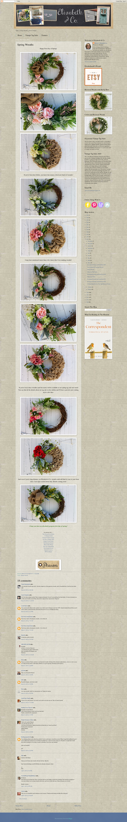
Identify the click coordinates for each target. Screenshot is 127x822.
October (90, 246)
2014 (87, 292)
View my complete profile (90, 61)
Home (20, 35)
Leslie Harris (24, 606)
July (89, 253)
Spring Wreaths (90, 269)
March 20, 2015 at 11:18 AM (27, 600)
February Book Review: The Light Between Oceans (98, 284)
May (89, 258)
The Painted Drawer (48, 548)
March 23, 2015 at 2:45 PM (27, 715)
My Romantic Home (48, 543)
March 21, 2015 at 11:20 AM (27, 655)
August (89, 251)
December (90, 241)
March (89, 263)
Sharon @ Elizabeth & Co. (28, 573)
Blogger (70, 818)
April (89, 260)
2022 (87, 222)
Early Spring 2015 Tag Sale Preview (95, 267)
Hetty (22, 689)
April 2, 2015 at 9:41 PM (26, 770)
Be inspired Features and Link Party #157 (96, 265)
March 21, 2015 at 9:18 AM (27, 639)
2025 (87, 215)
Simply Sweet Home (48, 541)
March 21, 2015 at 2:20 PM (27, 665)
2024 (87, 217)
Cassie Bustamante (25, 584)
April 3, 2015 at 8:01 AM (26, 786)
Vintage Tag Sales (31, 35)
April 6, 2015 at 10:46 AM (27, 795)
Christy (23, 791)
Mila (22, 755)
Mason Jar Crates (91, 276)
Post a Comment (23, 798)
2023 (87, 220)
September (90, 248)
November (90, 243)
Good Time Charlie (25, 698)
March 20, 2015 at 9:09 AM (27, 590)
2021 (87, 225)
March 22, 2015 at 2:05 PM (27, 684)
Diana (22, 660)
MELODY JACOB (25, 644)
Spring (22, 575)
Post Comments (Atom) (27, 809)
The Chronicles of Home (48, 534)
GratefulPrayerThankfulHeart (28, 775)
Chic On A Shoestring (48, 546)
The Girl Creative (48, 550)
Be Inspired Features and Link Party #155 (96, 279)
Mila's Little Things (48, 544)
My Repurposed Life (26, 737)
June (89, 255)
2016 (87, 236)
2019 (87, 229)
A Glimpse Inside (48, 536)
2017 (87, 234)
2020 (87, 227)
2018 (87, 232)
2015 (87, 239)
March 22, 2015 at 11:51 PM (27, 702)
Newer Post (19, 806)
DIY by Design (48, 551)
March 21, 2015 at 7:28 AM (27, 621)
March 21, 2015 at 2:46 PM (27, 675)
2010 (87, 302)
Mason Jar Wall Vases (92, 272)
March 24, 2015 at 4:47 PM (27, 750)
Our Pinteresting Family (27, 616)
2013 (87, 295)
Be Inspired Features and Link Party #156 (96, 274)
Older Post (78, 806)
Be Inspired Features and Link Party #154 (96, 281)
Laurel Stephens (25, 595)
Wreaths (26, 575)
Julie (22, 680)
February (90, 287)
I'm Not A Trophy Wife (48, 539)
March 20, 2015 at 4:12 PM (27, 611)
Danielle (23, 635)
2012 (87, 297)
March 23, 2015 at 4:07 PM (27, 732)
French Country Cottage (48, 537)
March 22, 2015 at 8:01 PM (27, 693)
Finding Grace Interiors (27, 707)
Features (45, 35)
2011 (87, 299)
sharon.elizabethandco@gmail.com (92, 190)
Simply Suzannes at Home (27, 720)
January (89, 289)
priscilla (23, 670)
